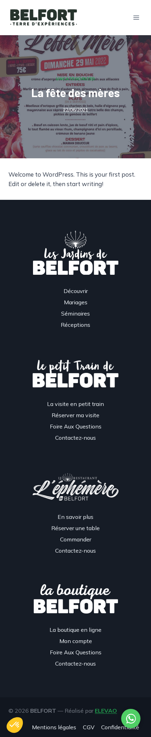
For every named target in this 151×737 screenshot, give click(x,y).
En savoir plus (75, 516)
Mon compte (75, 640)
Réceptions (75, 324)
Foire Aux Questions (75, 426)
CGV (88, 727)
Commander (75, 539)
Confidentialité (120, 727)
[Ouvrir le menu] (136, 17)
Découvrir (76, 290)
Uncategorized (75, 78)
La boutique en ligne (75, 629)
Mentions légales (54, 727)
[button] (14, 725)
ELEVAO (106, 710)
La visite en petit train (75, 403)
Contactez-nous (75, 437)
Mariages (75, 302)
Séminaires (75, 313)
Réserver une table (75, 528)
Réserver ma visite (75, 415)
